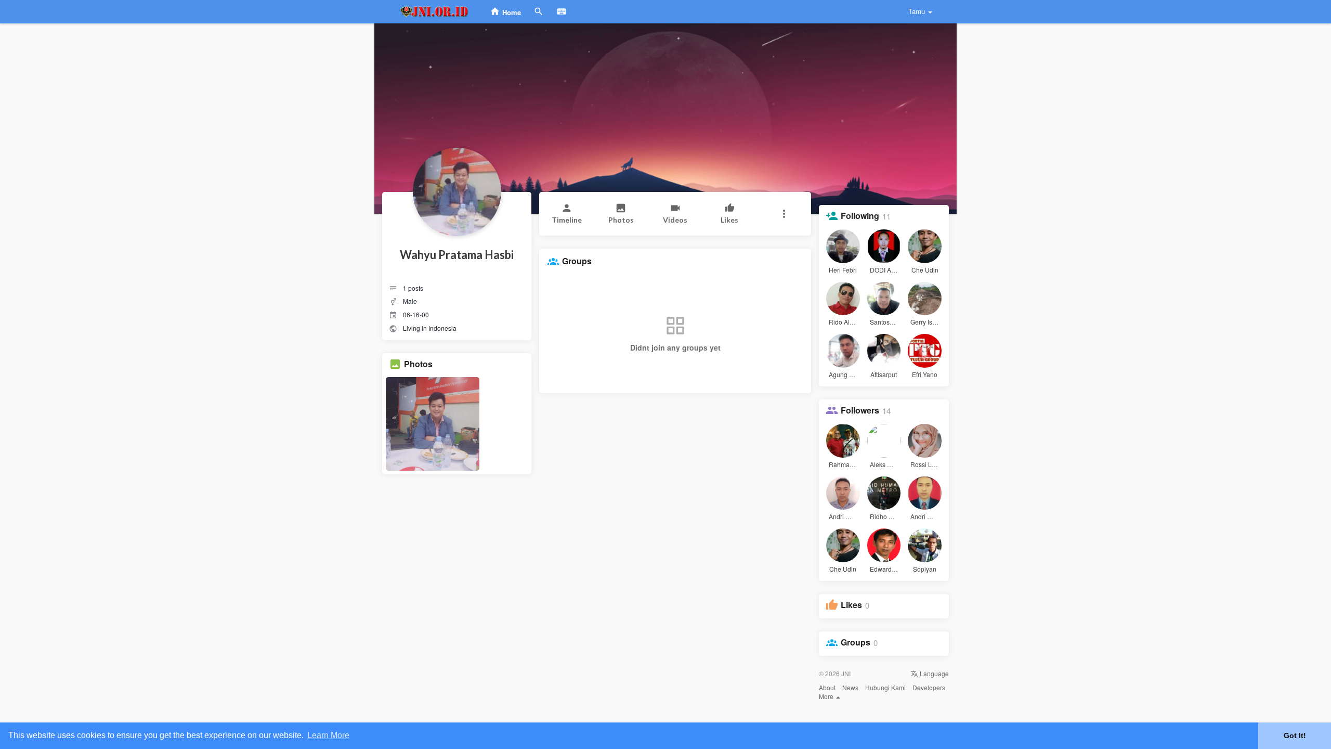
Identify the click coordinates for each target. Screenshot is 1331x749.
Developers (928, 687)
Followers (860, 410)
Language (933, 673)
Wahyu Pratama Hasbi (457, 255)
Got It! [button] (1295, 735)
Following (860, 216)
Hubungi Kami (885, 687)
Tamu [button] (916, 11)
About (827, 687)
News (850, 687)
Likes (851, 605)
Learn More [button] (328, 735)
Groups (855, 642)
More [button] (827, 696)
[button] (783, 214)
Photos (418, 364)
